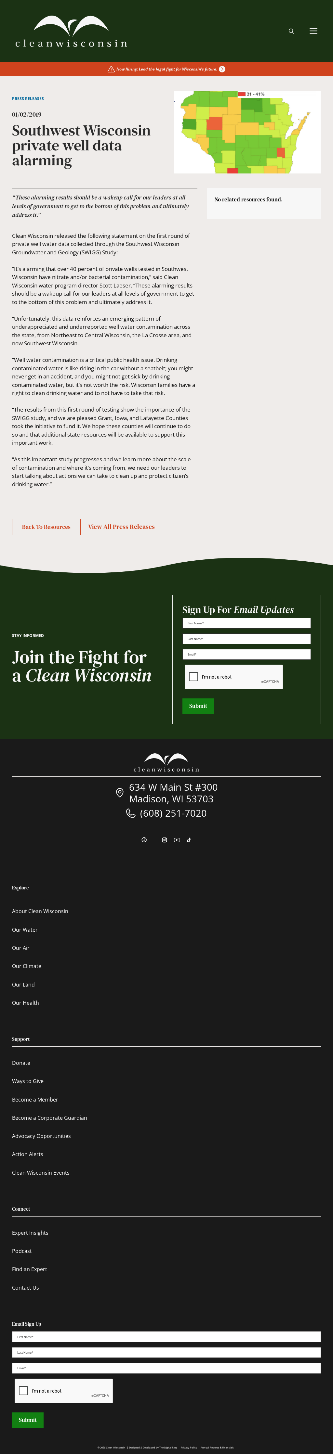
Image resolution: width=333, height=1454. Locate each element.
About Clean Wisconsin (40, 911)
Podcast (22, 1251)
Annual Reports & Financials (217, 1447)
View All (121, 526)
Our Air (21, 947)
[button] (291, 31)
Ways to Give (28, 1081)
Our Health (25, 1002)
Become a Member (35, 1099)
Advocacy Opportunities (41, 1136)
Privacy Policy (189, 1447)
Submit (198, 706)
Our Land (23, 984)
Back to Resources (46, 527)
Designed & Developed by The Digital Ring (153, 1447)
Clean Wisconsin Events (41, 1172)
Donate (21, 1062)
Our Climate (26, 966)
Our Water (25, 929)
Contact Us (25, 1287)
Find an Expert (29, 1269)
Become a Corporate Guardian (49, 1117)
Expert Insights (30, 1232)
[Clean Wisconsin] (71, 31)
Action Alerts (27, 1154)
